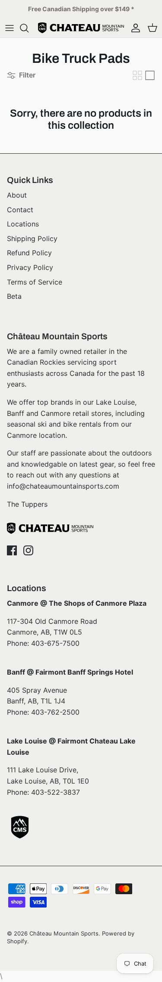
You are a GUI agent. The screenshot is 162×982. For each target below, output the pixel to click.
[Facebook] (12, 550)
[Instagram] (28, 550)
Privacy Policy (30, 267)
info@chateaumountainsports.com (63, 486)
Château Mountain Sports (63, 933)
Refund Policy (29, 252)
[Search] (28, 28)
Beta (14, 296)
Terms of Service (34, 282)
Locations (23, 224)
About (17, 195)
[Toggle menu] (9, 28)
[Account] (133, 28)
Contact (20, 209)
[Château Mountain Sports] (81, 27)
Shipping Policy (32, 238)
